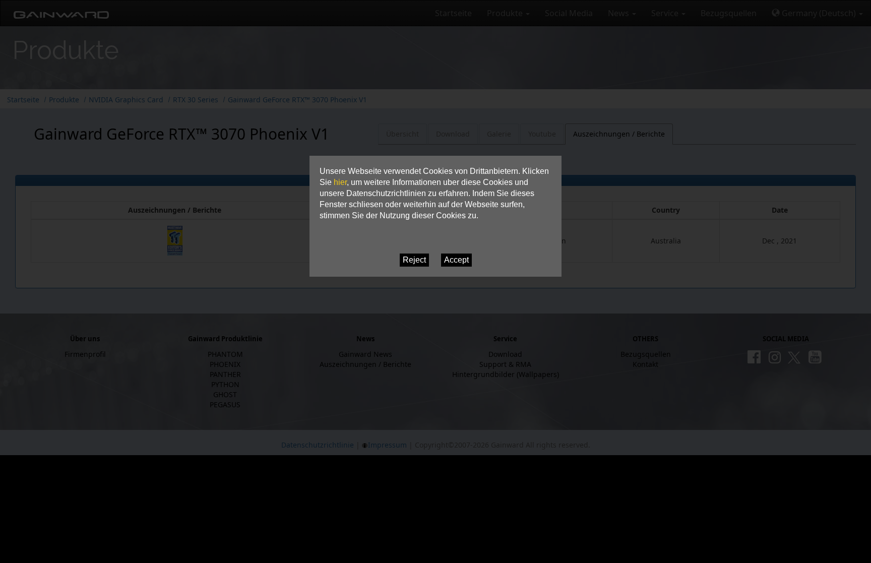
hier (340, 182)
